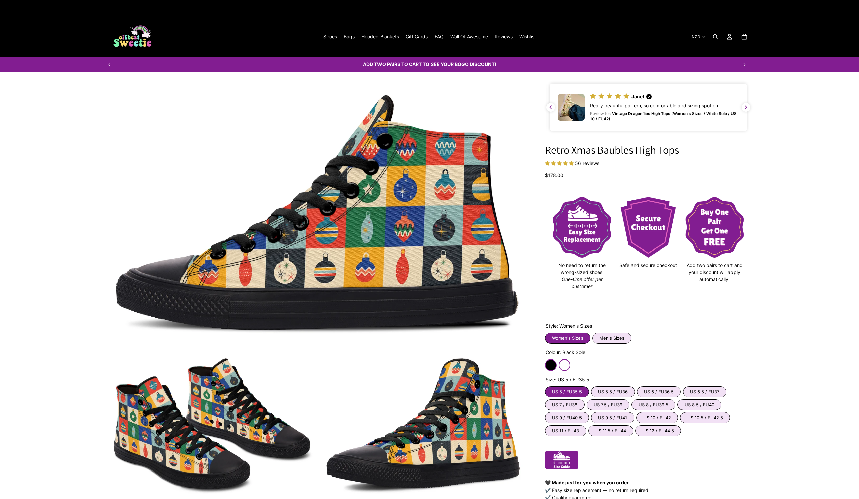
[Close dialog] (589, 153)
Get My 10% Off (345, 329)
